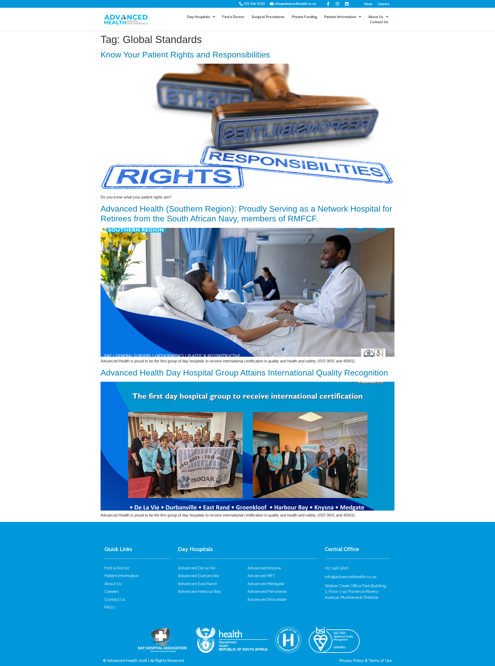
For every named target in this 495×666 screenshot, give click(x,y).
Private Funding (304, 16)
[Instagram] (337, 4)
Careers (383, 4)
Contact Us (379, 22)
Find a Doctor (233, 16)
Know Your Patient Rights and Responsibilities (185, 54)
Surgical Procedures (268, 16)
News (368, 4)
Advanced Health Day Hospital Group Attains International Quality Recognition (244, 372)
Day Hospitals (198, 16)
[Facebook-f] (328, 4)
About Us (375, 16)
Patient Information (340, 16)
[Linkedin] (347, 4)
